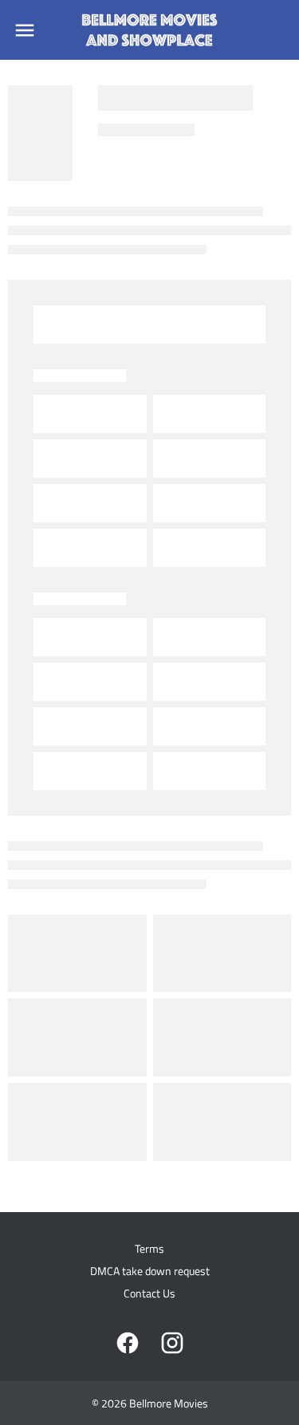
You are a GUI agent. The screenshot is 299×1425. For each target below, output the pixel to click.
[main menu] (25, 30)
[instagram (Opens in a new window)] (172, 1343)
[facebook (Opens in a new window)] (127, 1343)
